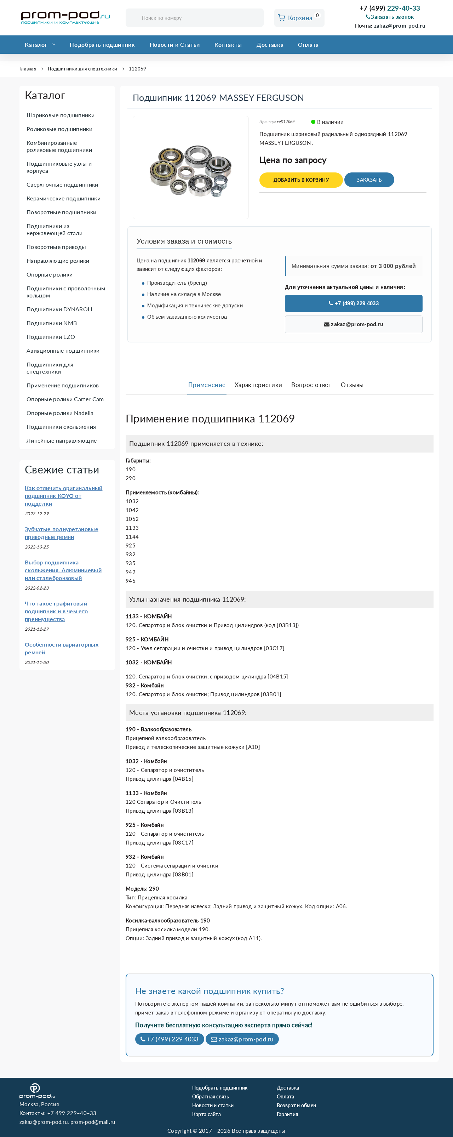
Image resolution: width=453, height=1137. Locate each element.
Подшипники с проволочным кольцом (66, 292)
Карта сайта (206, 1114)
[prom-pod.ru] (67, 18)
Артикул (267, 121)
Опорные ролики (50, 274)
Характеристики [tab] (258, 384)
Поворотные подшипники (61, 212)
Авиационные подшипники (63, 350)
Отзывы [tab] (352, 384)
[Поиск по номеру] (256, 18)
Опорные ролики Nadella (60, 412)
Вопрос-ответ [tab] (311, 384)
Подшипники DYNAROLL (60, 309)
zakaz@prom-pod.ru (399, 25)
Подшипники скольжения (61, 426)
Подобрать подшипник (102, 44)
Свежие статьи (62, 469)
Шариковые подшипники (60, 115)
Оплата (308, 44)
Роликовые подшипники (59, 128)
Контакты (228, 44)
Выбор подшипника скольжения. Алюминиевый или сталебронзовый (63, 570)
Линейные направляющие (62, 440)
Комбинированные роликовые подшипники (59, 146)
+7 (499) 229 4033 (355, 303)
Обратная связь (210, 1096)
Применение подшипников (63, 385)
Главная (27, 69)
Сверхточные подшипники (62, 184)
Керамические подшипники (64, 198)
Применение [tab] (206, 384)
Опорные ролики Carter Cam (65, 399)
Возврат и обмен (296, 1105)
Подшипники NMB (52, 322)
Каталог (36, 44)
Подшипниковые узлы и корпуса (59, 167)
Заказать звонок (392, 16)
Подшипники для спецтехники (82, 69)
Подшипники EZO (51, 336)
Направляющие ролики (58, 260)
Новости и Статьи (175, 44)
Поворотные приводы (56, 246)
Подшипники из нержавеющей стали (54, 229)
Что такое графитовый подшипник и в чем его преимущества (56, 611)
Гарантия (287, 1114)
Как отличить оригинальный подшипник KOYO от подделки (64, 495)
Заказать (369, 180)
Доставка (270, 44)
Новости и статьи (213, 1105)
